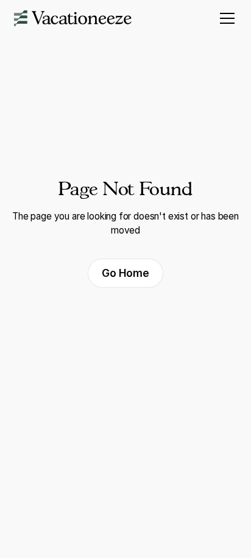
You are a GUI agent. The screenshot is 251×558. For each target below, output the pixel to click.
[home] (73, 18)
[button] (225, 18)
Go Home (125, 272)
